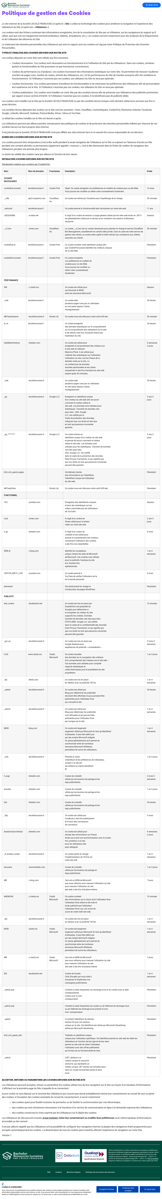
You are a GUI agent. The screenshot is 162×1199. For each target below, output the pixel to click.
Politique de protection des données (100, 1172)
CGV (48, 1172)
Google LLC (54, 396)
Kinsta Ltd (53, 316)
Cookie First (54, 188)
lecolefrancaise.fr (36, 188)
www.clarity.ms (35, 654)
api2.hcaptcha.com (36, 198)
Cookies (58, 1172)
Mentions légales (73, 1172)
